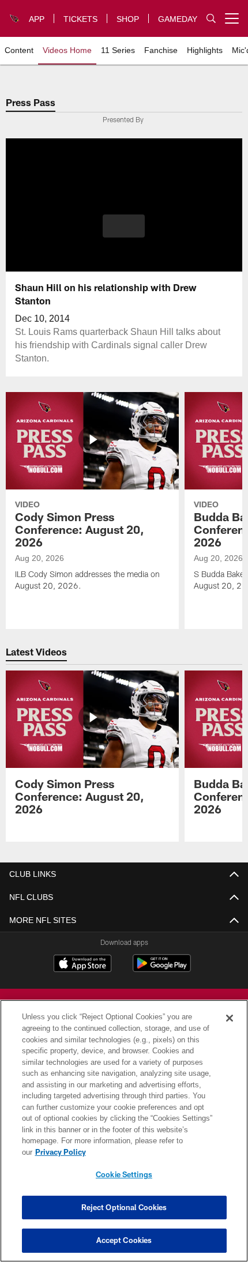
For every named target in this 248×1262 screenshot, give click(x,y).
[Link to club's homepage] (15, 14)
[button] (124, 226)
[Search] (211, 19)
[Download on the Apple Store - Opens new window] (82, 964)
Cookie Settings (124, 1174)
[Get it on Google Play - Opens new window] (162, 969)
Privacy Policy (149, 1151)
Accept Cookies (124, 1240)
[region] (124, 1136)
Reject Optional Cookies (124, 1207)
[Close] (229, 1029)
